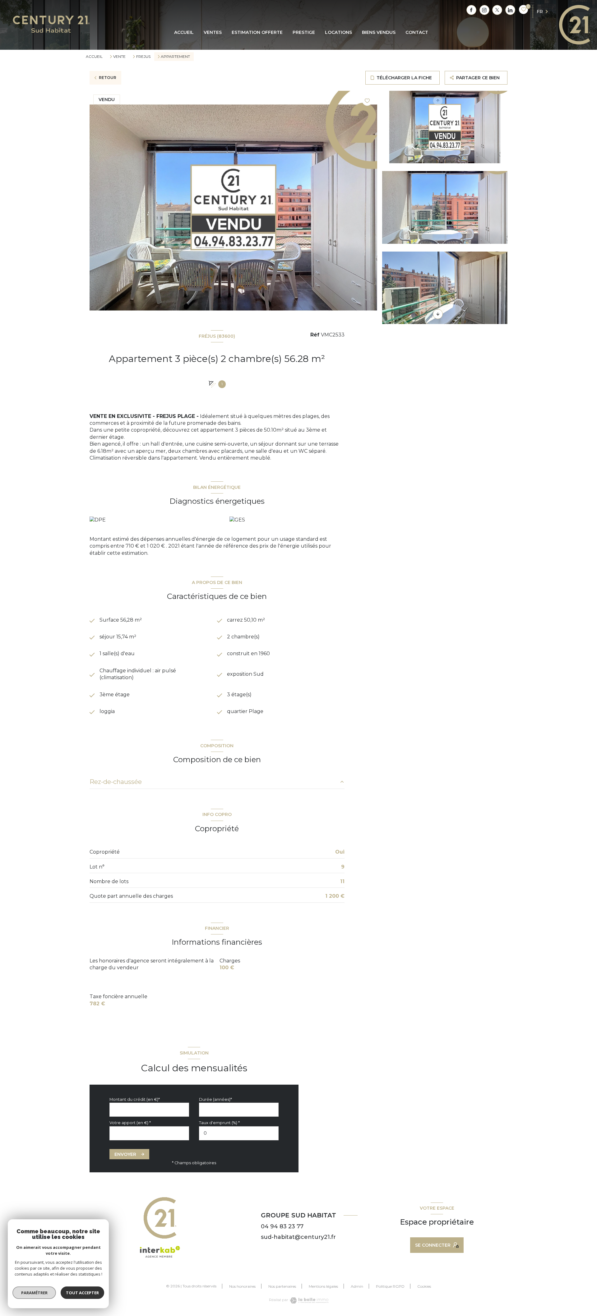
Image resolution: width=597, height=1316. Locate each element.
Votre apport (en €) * (130, 1122)
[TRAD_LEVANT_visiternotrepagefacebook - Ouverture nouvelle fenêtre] (471, 10)
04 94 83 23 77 (282, 1226)
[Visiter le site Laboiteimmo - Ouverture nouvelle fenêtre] (309, 1300)
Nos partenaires (282, 1286)
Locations (338, 32)
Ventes (213, 32)
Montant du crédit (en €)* (134, 1099)
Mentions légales (323, 1286)
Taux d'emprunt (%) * (219, 1122)
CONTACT (416, 32)
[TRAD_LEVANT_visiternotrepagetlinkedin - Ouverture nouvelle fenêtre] (510, 10)
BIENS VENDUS (379, 32)
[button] (438, 314)
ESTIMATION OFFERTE (257, 32)
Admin (357, 1286)
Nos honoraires (242, 1286)
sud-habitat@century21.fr (298, 1237)
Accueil (184, 32)
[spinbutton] (239, 1133)
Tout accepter (82, 1292)
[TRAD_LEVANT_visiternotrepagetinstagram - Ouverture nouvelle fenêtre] (484, 10)
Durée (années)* (215, 1099)
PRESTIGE (304, 32)
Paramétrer (34, 1292)
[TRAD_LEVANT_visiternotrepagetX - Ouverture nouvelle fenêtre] (497, 10)
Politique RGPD (390, 1286)
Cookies (424, 1286)
